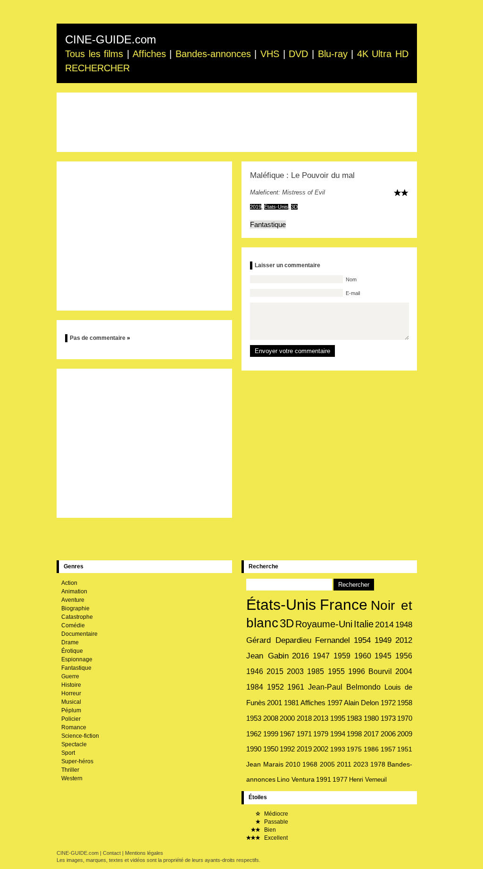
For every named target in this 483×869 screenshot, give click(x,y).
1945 (383, 655)
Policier (71, 719)
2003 (295, 671)
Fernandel (332, 640)
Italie (364, 624)
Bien (269, 830)
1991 (323, 779)
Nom (350, 279)
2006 (388, 734)
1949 (383, 640)
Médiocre (275, 813)
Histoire (71, 685)
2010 (292, 764)
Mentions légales (144, 853)
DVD (298, 54)
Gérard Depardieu (278, 640)
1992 (287, 749)
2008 (270, 718)
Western (72, 778)
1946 (254, 671)
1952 (275, 687)
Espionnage (76, 659)
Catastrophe (77, 617)
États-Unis (276, 207)
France (343, 604)
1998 (354, 734)
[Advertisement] (236, 122)
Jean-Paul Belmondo (344, 687)
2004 (403, 671)
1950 (270, 749)
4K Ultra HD (382, 54)
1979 (320, 734)
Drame (70, 642)
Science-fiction (80, 736)
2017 (371, 734)
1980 (371, 718)
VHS (269, 54)
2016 (300, 655)
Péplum (71, 710)
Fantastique (268, 224)
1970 (404, 718)
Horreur (71, 693)
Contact (112, 853)
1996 (356, 671)
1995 (337, 718)
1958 (404, 703)
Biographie (75, 608)
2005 (327, 764)
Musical (71, 702)
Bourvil (380, 671)
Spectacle (74, 744)
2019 (255, 207)
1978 (377, 764)
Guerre (70, 676)
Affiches (149, 54)
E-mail (352, 293)
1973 (388, 718)
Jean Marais (264, 764)
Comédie (73, 625)
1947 (321, 655)
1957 (388, 749)
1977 (340, 779)
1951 (404, 749)
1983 (354, 718)
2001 (274, 703)
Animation (74, 591)
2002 (320, 749)
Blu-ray (333, 54)
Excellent (275, 838)
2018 (304, 718)
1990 (253, 749)
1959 (341, 655)
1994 (337, 734)
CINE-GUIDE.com (110, 39)
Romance (73, 727)
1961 (295, 687)
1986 (371, 749)
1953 (253, 718)
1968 (309, 764)
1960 (362, 655)
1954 (362, 640)
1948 (403, 624)
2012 (403, 640)
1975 (354, 749)
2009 (404, 734)
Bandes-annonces (213, 54)
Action (69, 583)
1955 (336, 671)
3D (294, 207)
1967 (287, 734)
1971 (304, 734)
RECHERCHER (97, 68)
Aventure (72, 600)
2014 (384, 624)
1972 (388, 703)
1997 (334, 703)
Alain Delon (361, 703)
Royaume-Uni (323, 624)
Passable (275, 821)
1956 (403, 655)
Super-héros (77, 761)
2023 (360, 764)
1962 (253, 734)
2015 (274, 671)
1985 (315, 671)
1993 (337, 749)
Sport (68, 753)
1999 (270, 734)
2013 (320, 718)
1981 (291, 703)
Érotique (72, 651)
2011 (344, 764)
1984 (254, 687)
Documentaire (79, 634)
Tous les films (94, 54)
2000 (287, 718)
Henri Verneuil (368, 779)
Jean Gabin (267, 655)
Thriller (70, 770)
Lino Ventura (296, 779)
